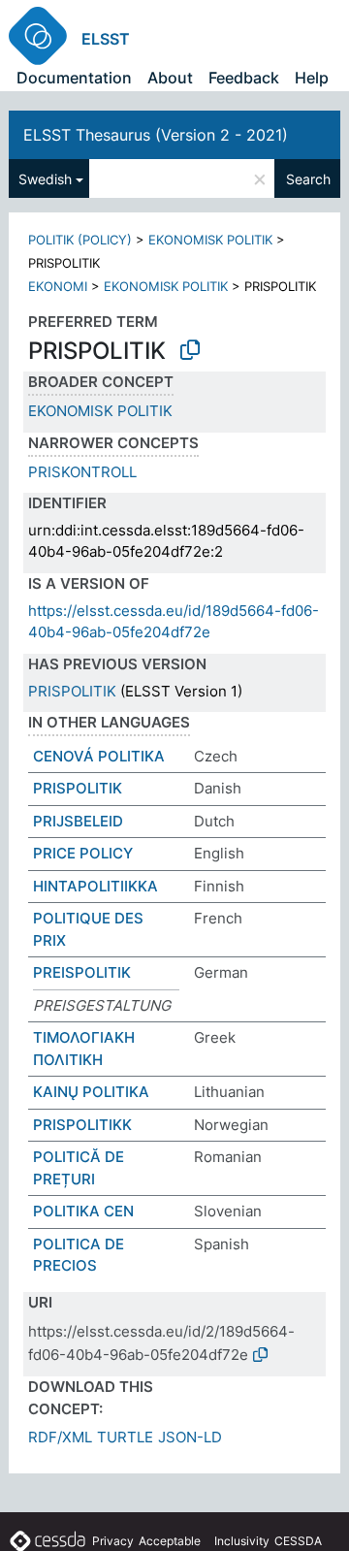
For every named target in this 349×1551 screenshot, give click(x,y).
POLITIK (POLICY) (80, 239)
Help (312, 77)
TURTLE (125, 1437)
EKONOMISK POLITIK (210, 239)
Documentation (74, 77)
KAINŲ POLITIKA (91, 1091)
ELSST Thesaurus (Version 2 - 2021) (155, 135)
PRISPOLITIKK (82, 1124)
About (170, 77)
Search (308, 179)
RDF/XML (60, 1437)
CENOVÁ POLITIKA (99, 756)
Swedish (45, 179)
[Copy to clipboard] (190, 350)
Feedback (243, 77)
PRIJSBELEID (78, 821)
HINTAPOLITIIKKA (95, 886)
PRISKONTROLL (82, 472)
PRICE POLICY (83, 853)
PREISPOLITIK (82, 972)
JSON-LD (190, 1437)
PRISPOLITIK (72, 691)
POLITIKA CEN (83, 1211)
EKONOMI (57, 286)
